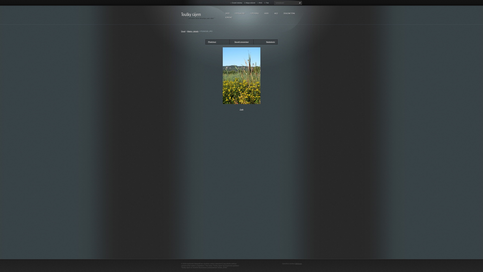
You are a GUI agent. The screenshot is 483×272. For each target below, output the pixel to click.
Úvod (227, 13)
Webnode (298, 264)
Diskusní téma (289, 13)
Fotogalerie (240, 13)
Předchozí (212, 42)
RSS (260, 3)
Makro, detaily (192, 31)
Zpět (241, 110)
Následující (270, 42)
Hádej (266, 13)
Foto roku (254, 13)
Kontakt (228, 17)
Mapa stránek (250, 3)
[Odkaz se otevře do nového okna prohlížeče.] (241, 76)
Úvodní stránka (237, 3)
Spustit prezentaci (241, 42)
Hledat (299, 3)
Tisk (267, 3)
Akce (276, 13)
